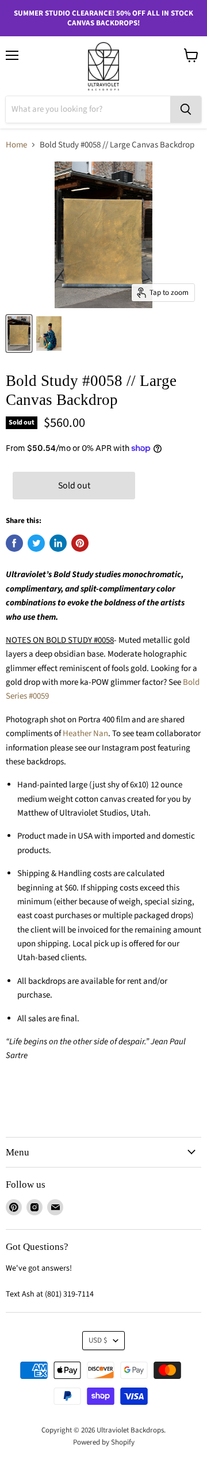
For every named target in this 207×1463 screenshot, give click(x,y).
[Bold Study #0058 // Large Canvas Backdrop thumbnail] (19, 333)
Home (16, 145)
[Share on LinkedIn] (58, 543)
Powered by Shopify (104, 1442)
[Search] (185, 109)
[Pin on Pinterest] (80, 543)
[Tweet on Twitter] (36, 543)
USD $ (98, 1340)
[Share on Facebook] (14, 543)
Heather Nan (85, 733)
